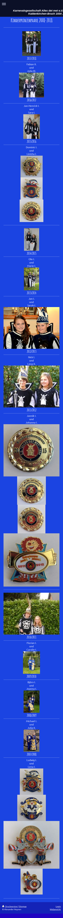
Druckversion (11, 906)
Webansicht (55, 909)
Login (58, 906)
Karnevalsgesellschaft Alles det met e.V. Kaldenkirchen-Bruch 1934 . (38, 12)
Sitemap (23, 906)
